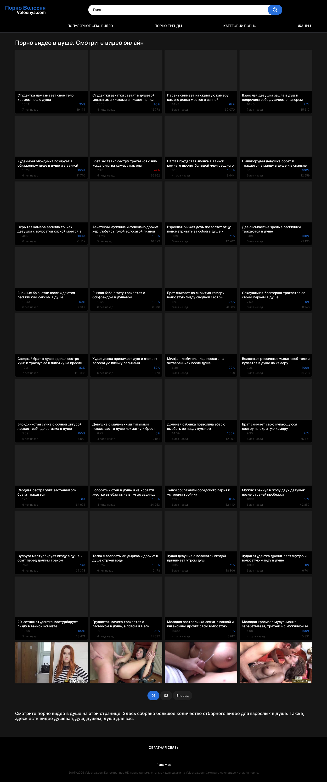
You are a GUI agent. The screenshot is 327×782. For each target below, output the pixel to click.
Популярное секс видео (90, 26)
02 (166, 695)
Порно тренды (168, 26)
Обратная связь (164, 747)
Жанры (304, 26)
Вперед (182, 695)
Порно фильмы (21, 26)
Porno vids (164, 764)
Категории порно (239, 26)
